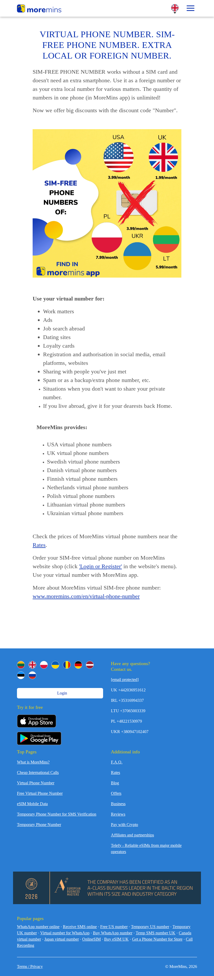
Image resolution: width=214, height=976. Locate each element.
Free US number (114, 926)
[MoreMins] (39, 9)
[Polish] (44, 665)
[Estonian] (21, 675)
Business (118, 804)
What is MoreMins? (33, 762)
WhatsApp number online (38, 926)
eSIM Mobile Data (32, 804)
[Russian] (32, 675)
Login (61, 693)
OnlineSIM (91, 939)
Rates (39, 545)
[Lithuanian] (21, 665)
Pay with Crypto (124, 824)
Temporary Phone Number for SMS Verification (56, 814)
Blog (115, 783)
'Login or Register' (100, 566)
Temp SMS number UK (155, 933)
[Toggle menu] (190, 8)
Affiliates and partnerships (132, 835)
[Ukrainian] (55, 665)
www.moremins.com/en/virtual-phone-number (86, 596)
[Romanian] (67, 665)
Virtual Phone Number (35, 783)
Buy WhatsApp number (112, 933)
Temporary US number (150, 926)
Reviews (118, 814)
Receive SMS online (80, 926)
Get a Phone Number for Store (157, 939)
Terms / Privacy (30, 966)
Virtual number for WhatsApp (65, 933)
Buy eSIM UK (116, 939)
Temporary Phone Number (39, 824)
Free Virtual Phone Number (40, 793)
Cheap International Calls (38, 772)
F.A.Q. (116, 762)
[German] (78, 665)
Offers (116, 793)
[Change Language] (175, 8)
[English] (32, 665)
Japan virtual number (61, 939)
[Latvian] (90, 665)
